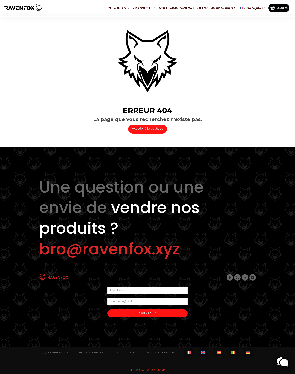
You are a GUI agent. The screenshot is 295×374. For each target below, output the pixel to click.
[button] (282, 362)
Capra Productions (153, 370)
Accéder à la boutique (147, 128)
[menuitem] (253, 8)
